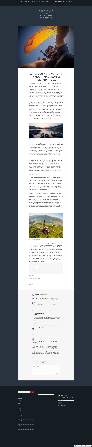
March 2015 (20, 413)
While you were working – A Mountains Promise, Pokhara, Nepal (46, 77)
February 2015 (20, 415)
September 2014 (20, 428)
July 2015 (19, 403)
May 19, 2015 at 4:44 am (36, 343)
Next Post (31, 284)
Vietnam (63, 4)
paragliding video (37, 174)
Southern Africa (33, 4)
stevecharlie (32, 275)
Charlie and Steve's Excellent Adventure (46, 14)
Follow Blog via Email (62, 395)
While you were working (30, 1)
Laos (48, 4)
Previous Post (32, 283)
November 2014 (20, 423)
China (44, 4)
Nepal (40, 4)
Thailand (52, 4)
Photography (69, 1)
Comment (56, 373)
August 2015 (20, 400)
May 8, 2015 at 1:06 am (38, 329)
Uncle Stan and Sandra (41, 295)
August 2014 (20, 430)
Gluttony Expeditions (59, 1)
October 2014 (20, 425)
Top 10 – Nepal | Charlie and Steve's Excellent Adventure (44, 342)
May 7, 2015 (46, 71)
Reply (33, 334)
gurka (35, 280)
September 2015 (20, 398)
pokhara (41, 280)
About (21, 1)
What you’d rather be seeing (42, 1)
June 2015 (19, 405)
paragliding (37, 280)
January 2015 (20, 418)
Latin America (26, 4)
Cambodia (58, 4)
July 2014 (19, 433)
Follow (60, 403)
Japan (68, 4)
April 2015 (19, 410)
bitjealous (31, 280)
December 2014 (20, 420)
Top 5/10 (52, 1)
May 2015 (19, 408)
